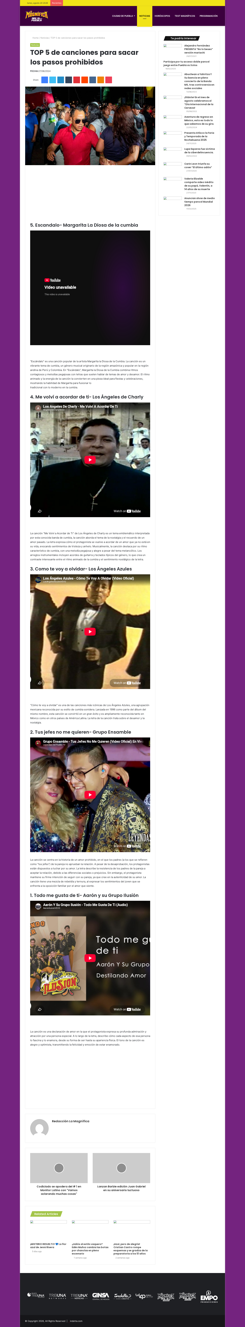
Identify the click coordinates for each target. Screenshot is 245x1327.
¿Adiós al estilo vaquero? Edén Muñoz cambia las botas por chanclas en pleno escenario (90, 1248)
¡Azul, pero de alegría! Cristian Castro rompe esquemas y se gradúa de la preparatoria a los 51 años (131, 1248)
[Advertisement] (90, 193)
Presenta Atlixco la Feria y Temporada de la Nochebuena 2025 (199, 136)
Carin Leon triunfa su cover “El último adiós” (198, 165)
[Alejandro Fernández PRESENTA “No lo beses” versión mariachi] (173, 50)
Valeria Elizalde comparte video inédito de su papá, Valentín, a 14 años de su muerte (199, 184)
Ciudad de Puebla (122, 16)
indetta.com (76, 1321)
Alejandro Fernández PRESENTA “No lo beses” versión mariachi (198, 49)
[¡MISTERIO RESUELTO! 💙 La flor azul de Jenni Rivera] (48, 1230)
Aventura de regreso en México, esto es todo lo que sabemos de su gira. (199, 120)
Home (35, 37)
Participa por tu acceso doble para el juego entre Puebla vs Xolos (187, 63)
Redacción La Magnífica (70, 1121)
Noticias (144, 16)
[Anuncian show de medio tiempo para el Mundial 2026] (173, 203)
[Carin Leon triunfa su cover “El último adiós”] (173, 168)
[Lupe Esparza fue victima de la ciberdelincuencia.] (173, 153)
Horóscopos (162, 16)
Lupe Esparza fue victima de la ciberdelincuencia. (199, 150)
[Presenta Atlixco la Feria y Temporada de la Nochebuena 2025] (173, 137)
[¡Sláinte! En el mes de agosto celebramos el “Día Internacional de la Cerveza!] (173, 102)
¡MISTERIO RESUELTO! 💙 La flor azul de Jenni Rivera (48, 1245)
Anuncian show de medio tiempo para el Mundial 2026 (199, 202)
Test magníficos (185, 16)
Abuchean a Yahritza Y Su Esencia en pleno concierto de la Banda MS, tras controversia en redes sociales (199, 81)
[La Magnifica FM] (36, 15)
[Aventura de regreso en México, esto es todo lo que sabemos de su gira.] (173, 121)
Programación (209, 16)
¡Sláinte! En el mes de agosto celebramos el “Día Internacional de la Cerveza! (198, 102)
